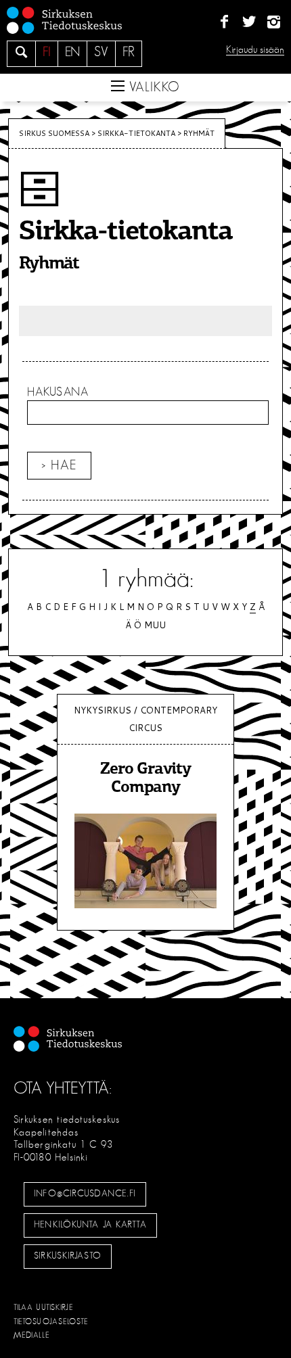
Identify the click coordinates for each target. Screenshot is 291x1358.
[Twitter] (248, 22)
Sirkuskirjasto (68, 1256)
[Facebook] (224, 22)
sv (101, 52)
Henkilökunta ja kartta (90, 1225)
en (72, 52)
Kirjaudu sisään (255, 50)
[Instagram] (273, 22)
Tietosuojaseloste (51, 1321)
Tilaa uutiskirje (44, 1307)
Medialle (32, 1335)
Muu (155, 625)
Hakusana (57, 392)
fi (47, 52)
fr (128, 52)
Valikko (152, 87)
